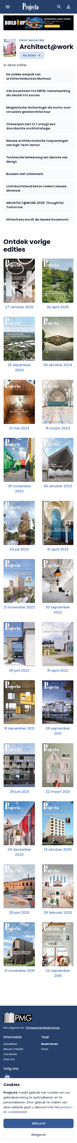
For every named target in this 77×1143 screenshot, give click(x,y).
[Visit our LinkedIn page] (7, 1077)
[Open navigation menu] (7, 7)
